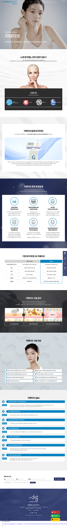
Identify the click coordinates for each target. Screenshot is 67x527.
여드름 (31, 2)
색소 (27, 2)
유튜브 (55, 512)
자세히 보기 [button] (32, 482)
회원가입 (64, 0)
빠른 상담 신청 (60, 479)
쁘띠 (35, 2)
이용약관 (30, 510)
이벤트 (65, 264)
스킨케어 (38, 2)
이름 (4, 479)
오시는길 (65, 269)
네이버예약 (65, 259)
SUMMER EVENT (45, 2)
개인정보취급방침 (35, 510)
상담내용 (29, 479)
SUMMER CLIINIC (17, 2)
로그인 (62, 0)
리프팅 (23, 2)
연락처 (17, 479)
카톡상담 (65, 254)
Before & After (53, 2)
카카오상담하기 (56, 519)
